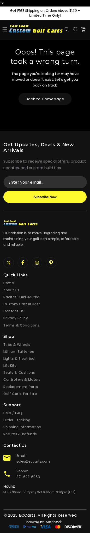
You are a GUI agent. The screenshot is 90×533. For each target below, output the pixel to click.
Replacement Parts (20, 386)
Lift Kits (9, 365)
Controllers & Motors (22, 379)
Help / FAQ (12, 413)
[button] (5, 29)
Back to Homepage (45, 98)
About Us (11, 290)
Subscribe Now (45, 197)
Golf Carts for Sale (20, 393)
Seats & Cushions (19, 372)
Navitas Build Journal (22, 297)
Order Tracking (16, 420)
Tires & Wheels (16, 344)
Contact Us (13, 311)
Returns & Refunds (20, 434)
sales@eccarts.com (33, 461)
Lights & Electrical (19, 358)
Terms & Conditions (21, 325)
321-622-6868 (28, 476)
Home (8, 282)
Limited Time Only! (45, 15)
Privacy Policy (15, 318)
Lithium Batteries (18, 351)
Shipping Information (22, 427)
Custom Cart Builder (21, 304)
